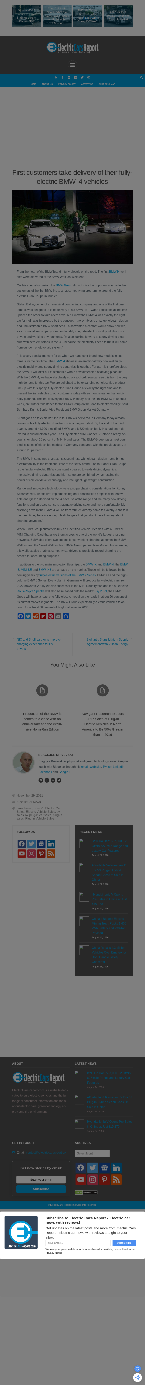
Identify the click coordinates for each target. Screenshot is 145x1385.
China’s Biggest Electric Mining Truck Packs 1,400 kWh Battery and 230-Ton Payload (109, 926)
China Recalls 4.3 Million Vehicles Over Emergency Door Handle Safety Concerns (109, 955)
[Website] (41, 780)
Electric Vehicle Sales (40, 811)
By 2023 (101, 591)
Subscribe (41, 1189)
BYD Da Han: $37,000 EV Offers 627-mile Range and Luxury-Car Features (110, 845)
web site (95, 766)
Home (33, 84)
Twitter (107, 766)
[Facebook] (62, 77)
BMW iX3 (45, 569)
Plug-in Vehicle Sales (39, 818)
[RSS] (56, 77)
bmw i (28, 808)
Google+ (64, 772)
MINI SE (26, 569)
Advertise (87, 84)
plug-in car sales (40, 815)
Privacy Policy (67, 84)
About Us (47, 84)
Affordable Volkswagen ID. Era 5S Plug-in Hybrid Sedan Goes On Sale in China (109, 872)
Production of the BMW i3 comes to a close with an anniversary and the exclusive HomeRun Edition (42, 721)
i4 (26, 815)
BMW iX (91, 564)
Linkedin (118, 766)
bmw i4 (38, 808)
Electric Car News (29, 802)
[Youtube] (89, 77)
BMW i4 (114, 271)
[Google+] (53, 780)
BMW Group (64, 285)
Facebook (45, 772)
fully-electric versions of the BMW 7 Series (67, 575)
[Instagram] (69, 77)
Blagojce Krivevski (55, 754)
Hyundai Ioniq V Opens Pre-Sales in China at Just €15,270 (109, 899)
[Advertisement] (75, 129)
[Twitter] (82, 77)
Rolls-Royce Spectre (31, 591)
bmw (20, 808)
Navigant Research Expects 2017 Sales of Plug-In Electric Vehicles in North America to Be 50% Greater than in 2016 (103, 724)
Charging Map (107, 84)
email (85, 766)
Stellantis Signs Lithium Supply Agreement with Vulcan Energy (107, 642)
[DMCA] (86, 1193)
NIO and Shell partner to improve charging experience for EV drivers (39, 644)
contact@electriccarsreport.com (47, 1152)
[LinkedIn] (75, 77)
